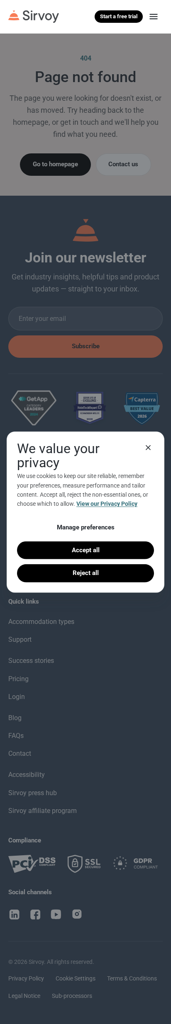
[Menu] (153, 16)
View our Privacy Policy (106, 503)
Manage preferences (86, 527)
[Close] (148, 448)
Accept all (86, 550)
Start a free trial (118, 16)
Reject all (86, 573)
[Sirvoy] (33, 16)
